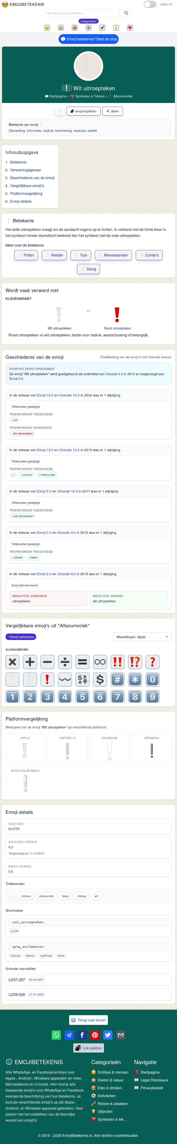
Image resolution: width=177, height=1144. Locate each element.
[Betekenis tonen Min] (47, 662)
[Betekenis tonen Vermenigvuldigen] (12, 662)
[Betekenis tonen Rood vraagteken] (152, 662)
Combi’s (149, 255)
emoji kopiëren (86, 111)
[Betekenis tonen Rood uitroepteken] (47, 679)
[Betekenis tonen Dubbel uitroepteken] (117, 662)
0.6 (11, 871)
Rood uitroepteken (117, 328)
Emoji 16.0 (45, 395)
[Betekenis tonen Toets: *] (135, 679)
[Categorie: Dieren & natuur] (61, 27)
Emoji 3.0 (44, 532)
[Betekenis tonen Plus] (30, 662)
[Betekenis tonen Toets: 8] (135, 697)
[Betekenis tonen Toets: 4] (65, 697)
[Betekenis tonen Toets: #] (117, 679)
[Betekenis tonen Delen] (65, 662)
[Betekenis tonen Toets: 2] (30, 697)
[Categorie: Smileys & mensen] (47, 27)
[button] (166, 4)
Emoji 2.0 (44, 573)
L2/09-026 (17, 994)
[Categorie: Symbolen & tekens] (130, 27)
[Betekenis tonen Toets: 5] (82, 697)
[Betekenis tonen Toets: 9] (152, 697)
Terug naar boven (88, 1020)
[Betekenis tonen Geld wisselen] (82, 679)
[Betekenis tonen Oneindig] (100, 662)
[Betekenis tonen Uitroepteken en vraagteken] (135, 662)
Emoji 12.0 (45, 449)
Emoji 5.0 (44, 491)
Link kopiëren (92, 1048)
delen (115, 111)
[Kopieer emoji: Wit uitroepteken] (59, 315)
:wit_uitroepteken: (28, 922)
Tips (80, 255)
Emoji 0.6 (16, 378)
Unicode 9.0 (66, 532)
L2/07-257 (17, 979)
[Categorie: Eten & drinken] (74, 27)
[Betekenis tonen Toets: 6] (100, 697)
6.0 (11, 847)
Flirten (26, 255)
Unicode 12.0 (69, 449)
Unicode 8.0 (66, 573)
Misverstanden (113, 255)
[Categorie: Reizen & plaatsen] (102, 27)
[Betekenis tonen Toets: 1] (12, 697)
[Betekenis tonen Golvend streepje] (65, 679)
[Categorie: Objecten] (116, 27)
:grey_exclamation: (28, 946)
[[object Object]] (126, 13)
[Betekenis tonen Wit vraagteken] (12, 679)
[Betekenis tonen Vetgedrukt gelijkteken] (82, 662)
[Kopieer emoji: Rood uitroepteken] (117, 315)
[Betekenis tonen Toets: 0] (152, 679)
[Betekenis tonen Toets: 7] (117, 697)
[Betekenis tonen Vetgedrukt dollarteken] (100, 679)
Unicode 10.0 (67, 491)
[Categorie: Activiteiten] (88, 27)
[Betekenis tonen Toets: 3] (47, 697)
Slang (88, 269)
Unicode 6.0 (114, 373)
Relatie (54, 255)
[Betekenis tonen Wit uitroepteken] (30, 679)
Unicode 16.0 (69, 395)
